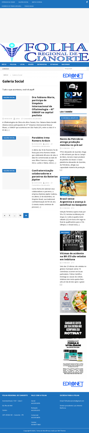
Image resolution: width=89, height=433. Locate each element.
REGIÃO (31, 64)
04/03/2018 (8, 119)
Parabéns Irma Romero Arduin (41, 139)
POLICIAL (13, 64)
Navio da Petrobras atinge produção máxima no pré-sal (71, 141)
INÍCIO (4, 64)
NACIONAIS (66, 64)
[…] (8, 130)
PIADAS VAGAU (29, 6)
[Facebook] (87, 2)
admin (17, 119)
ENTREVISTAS (42, 64)
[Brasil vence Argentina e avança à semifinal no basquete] (73, 186)
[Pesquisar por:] (75, 68)
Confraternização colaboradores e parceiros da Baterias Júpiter (45, 175)
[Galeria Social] (16, 106)
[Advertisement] (44, 25)
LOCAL (22, 64)
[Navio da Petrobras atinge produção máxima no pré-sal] (73, 126)
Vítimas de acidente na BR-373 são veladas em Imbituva (73, 256)
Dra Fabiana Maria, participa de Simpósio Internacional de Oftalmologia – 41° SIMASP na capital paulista (43, 106)
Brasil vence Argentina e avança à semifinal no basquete (73, 201)
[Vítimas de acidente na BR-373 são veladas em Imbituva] (73, 241)
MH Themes (62, 431)
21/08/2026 (66, 148)
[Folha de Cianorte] (44, 61)
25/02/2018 (38, 144)
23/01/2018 (38, 183)
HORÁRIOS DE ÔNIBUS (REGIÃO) (11, 6)
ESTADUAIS (54, 64)
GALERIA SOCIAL (23, 2)
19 (20, 215)
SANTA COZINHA (37, 2)
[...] (61, 170)
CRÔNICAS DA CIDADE (8, 2)
